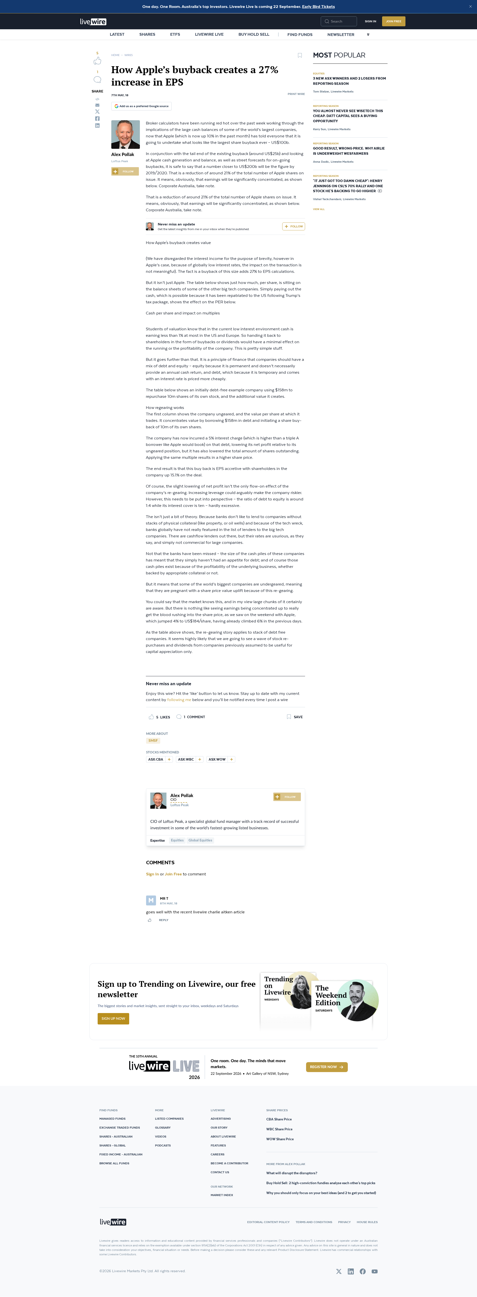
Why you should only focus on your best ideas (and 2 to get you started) (321, 1193)
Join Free (393, 21)
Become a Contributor (229, 1163)
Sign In (370, 21)
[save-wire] (300, 57)
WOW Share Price (280, 1139)
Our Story (219, 1127)
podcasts (163, 1145)
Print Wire (296, 94)
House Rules (367, 1222)
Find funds (300, 34)
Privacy (344, 1222)
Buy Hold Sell (253, 34)
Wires (128, 55)
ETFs (175, 34)
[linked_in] (97, 125)
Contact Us (220, 1172)
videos (160, 1136)
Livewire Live (209, 34)
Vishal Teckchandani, (327, 199)
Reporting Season (326, 105)
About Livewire (223, 1136)
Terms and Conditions (314, 1222)
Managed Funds (112, 1118)
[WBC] (199, 759)
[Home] (93, 21)
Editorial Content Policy (268, 1222)
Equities (177, 840)
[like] (97, 60)
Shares (147, 34)
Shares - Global (112, 1145)
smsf (153, 740)
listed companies (169, 1118)
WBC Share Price (279, 1129)
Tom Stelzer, (321, 91)
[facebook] (97, 118)
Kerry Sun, (320, 129)
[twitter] (97, 111)
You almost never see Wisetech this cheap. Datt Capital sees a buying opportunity (348, 116)
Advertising (221, 1118)
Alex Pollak (122, 155)
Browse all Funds (114, 1163)
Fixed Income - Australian (120, 1154)
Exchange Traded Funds (119, 1127)
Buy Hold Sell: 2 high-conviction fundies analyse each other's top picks (320, 1183)
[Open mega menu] (368, 34)
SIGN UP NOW (113, 1018)
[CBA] (169, 759)
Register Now (323, 1067)
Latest (117, 34)
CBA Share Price (279, 1119)
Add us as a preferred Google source (143, 106)
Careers (217, 1154)
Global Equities (200, 840)
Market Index (222, 1195)
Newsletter (340, 34)
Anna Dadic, (321, 161)
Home (115, 55)
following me (179, 700)
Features (218, 1145)
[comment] (97, 79)
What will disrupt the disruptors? (291, 1173)
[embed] (97, 99)
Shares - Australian (115, 1136)
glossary (163, 1127)
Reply (163, 920)
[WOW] (231, 759)
